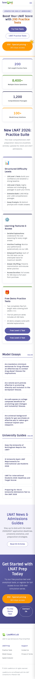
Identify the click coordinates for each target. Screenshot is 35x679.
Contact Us (26, 610)
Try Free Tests (17, 29)
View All (30, 355)
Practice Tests (7, 650)
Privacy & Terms (27, 654)
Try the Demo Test (10, 611)
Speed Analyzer (7, 658)
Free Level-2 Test (17, 338)
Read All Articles (17, 544)
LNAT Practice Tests (17, 36)
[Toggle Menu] (31, 3)
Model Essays (7, 654)
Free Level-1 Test (17, 330)
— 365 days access (17, 46)
